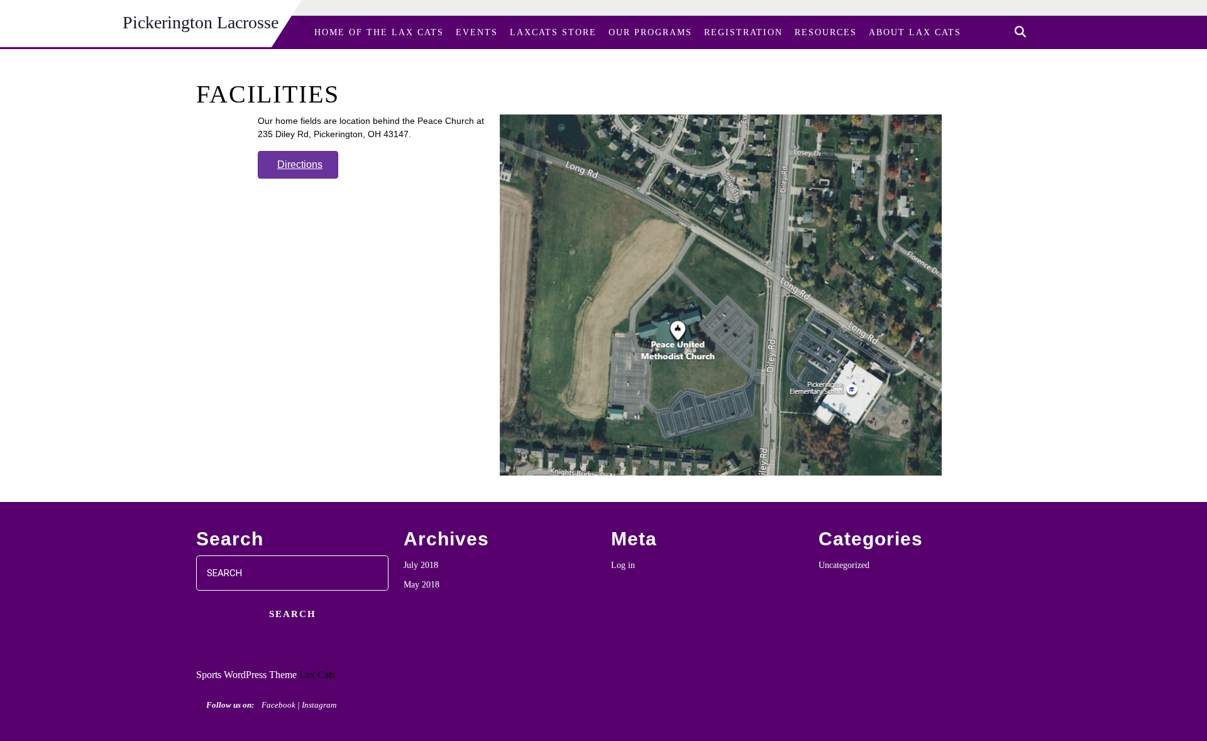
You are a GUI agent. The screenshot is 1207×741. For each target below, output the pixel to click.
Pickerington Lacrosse (200, 22)
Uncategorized (843, 565)
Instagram (319, 705)
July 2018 (421, 565)
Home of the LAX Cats (379, 32)
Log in (623, 565)
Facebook (278, 705)
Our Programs (650, 32)
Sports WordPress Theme (246, 674)
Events (477, 32)
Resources (826, 32)
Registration (743, 32)
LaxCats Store (553, 32)
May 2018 (421, 584)
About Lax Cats (915, 32)
